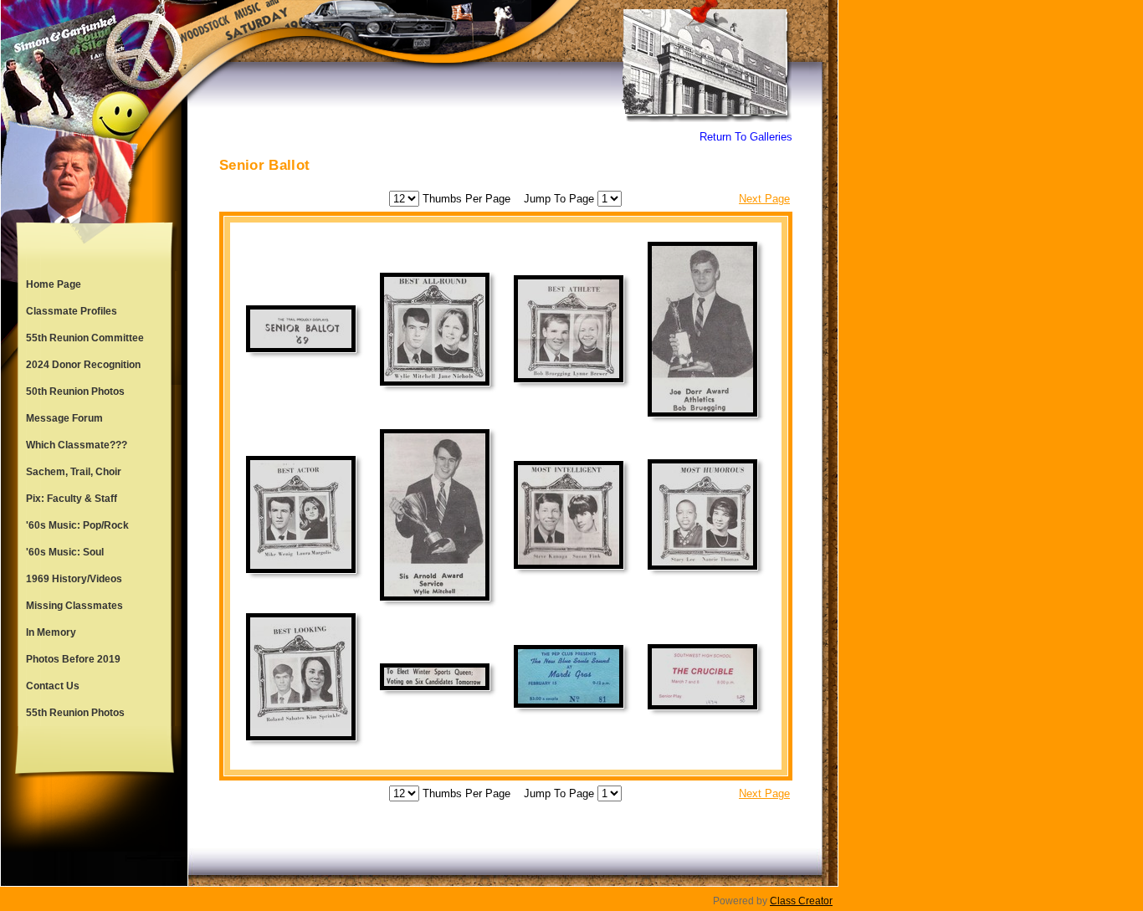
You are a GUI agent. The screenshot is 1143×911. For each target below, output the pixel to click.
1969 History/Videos (74, 579)
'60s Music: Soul (65, 552)
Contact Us (52, 686)
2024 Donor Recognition (83, 365)
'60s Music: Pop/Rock (77, 525)
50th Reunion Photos (75, 391)
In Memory (51, 632)
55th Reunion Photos (75, 713)
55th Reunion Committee (85, 338)
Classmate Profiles (71, 311)
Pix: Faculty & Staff (71, 498)
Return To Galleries (746, 137)
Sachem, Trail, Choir (73, 472)
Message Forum (64, 418)
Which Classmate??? (76, 445)
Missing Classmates (74, 606)
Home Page (53, 284)
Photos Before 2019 (73, 659)
